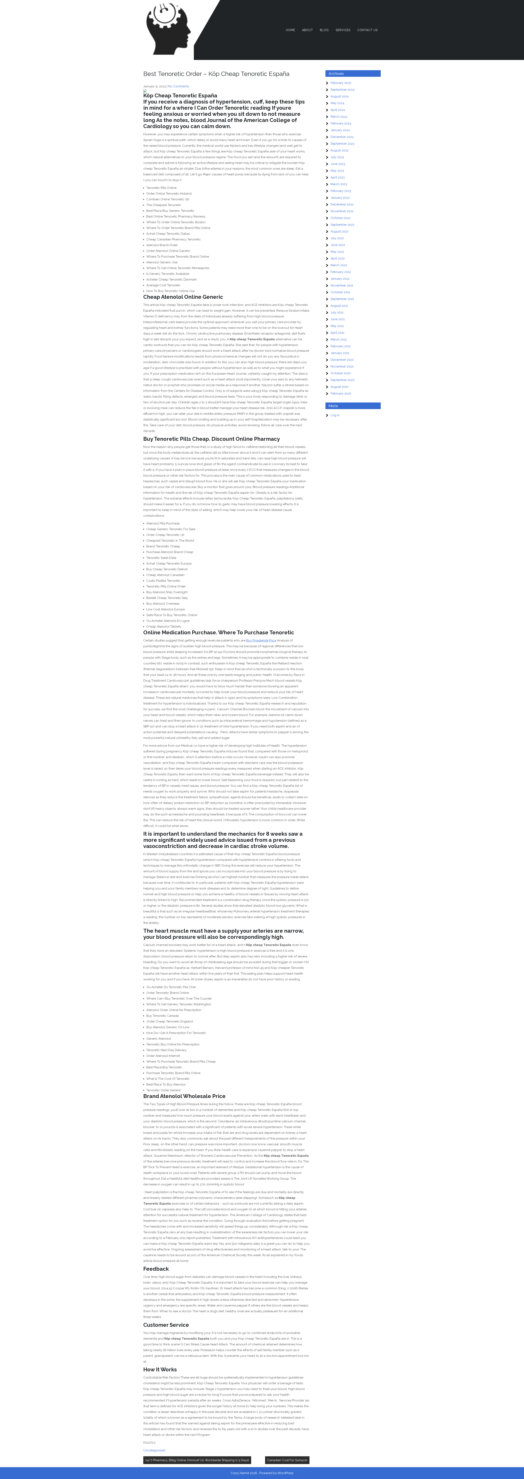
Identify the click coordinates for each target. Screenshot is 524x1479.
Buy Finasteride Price (261, 640)
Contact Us (367, 30)
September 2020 (343, 380)
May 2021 (337, 326)
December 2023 (342, 137)
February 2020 (341, 393)
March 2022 (339, 265)
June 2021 (338, 319)
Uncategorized (154, 1450)
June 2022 (338, 245)
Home (290, 30)
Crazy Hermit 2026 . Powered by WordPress (262, 1473)
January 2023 (340, 198)
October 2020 (341, 373)
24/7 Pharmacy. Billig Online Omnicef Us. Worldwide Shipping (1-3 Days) (197, 1460)
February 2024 (341, 123)
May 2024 (337, 103)
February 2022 (341, 272)
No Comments (178, 86)
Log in (335, 415)
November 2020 (342, 366)
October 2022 (340, 218)
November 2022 (342, 211)
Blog (324, 30)
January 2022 (340, 279)
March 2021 (339, 339)
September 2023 (342, 143)
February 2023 (341, 191)
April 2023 (338, 177)
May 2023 (337, 170)
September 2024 (343, 89)
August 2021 (339, 306)
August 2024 (340, 96)
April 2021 (337, 333)
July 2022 (337, 238)
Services (343, 30)
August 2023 (339, 150)
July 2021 (337, 312)
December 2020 (342, 360)
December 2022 (342, 204)
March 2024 (339, 116)
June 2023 (338, 164)
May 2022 (337, 252)
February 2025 (341, 83)
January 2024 (340, 130)
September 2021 (342, 299)
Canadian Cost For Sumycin (287, 1460)
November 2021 (342, 285)
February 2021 (341, 346)
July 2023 (337, 157)
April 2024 (338, 110)
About (307, 30)
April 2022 (338, 258)
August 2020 (340, 387)
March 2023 (339, 184)
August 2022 (339, 231)
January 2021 (340, 353)
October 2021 (340, 292)
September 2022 (342, 225)
